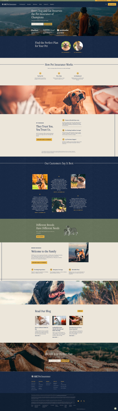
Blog (39, 383)
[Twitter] (84, 401)
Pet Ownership (41, 384)
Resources (35, 4)
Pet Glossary (40, 386)
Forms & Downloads (40, 388)
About (40, 4)
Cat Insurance (33, 384)
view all (80, 311)
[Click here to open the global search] (106, 4)
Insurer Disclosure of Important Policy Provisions (45, 406)
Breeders (29, 4)
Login (61, 383)
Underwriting (61, 405)
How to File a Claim (63, 386)
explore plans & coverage (44, 139)
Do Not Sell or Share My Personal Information (37, 406)
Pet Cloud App (55, 387)
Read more (37, 335)
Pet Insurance (22, 4)
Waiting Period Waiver (66, 406)
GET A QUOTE (112, 4)
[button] (115, 408)
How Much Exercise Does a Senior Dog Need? (75, 328)
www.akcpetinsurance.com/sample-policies (61, 395)
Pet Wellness (33, 386)
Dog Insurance (33, 383)
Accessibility (52, 405)
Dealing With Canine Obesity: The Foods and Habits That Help (58, 329)
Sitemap (74, 405)
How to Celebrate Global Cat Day (41, 328)
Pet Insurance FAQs (34, 389)
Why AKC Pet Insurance (55, 383)
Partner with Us (48, 384)
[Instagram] (78, 401)
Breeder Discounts (48, 383)
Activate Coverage (63, 384)
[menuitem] (22, 4)
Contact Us (46, 4)
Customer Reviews (55, 385)
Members (52, 4)
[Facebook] (81, 401)
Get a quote (65, 360)
